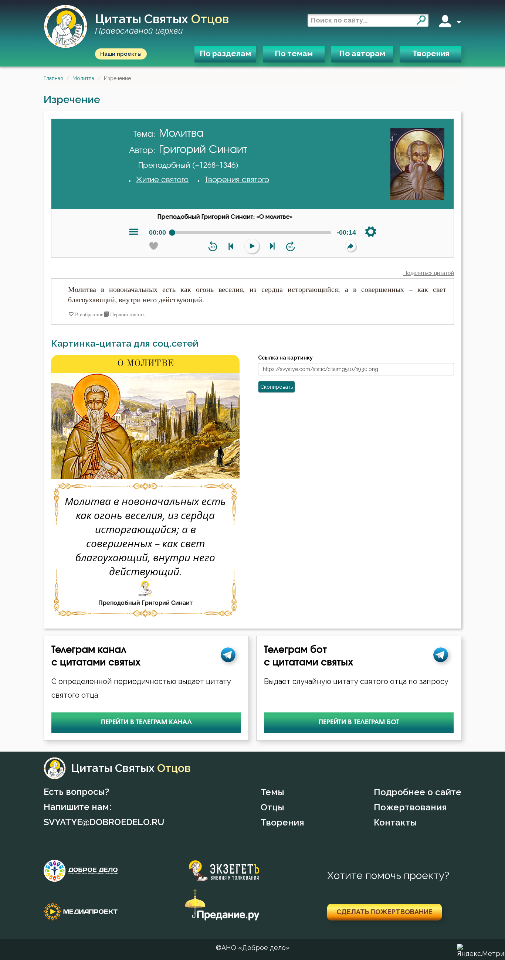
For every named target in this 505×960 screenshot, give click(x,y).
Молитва (83, 78)
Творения (430, 53)
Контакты (395, 822)
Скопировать (276, 387)
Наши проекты (121, 54)
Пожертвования (410, 807)
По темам (294, 53)
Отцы (272, 807)
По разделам (225, 53)
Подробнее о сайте (417, 792)
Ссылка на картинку (285, 358)
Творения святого (237, 180)
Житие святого (162, 180)
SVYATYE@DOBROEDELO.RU (104, 822)
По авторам (362, 53)
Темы (272, 792)
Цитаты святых (162, 24)
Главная (53, 78)
